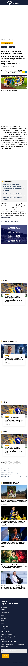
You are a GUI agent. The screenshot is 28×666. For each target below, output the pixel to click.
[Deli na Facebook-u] (9, 462)
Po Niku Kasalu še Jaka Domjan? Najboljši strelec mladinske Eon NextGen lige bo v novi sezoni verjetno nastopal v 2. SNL (7, 472)
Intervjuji (3, 618)
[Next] (26, 295)
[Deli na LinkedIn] (19, 462)
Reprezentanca (5, 626)
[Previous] (1, 295)
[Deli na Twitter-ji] (11, 462)
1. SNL (4, 47)
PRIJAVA (5, 656)
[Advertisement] (14, 22)
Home (3, 39)
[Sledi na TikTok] (3, 639)
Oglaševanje (4, 609)
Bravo (12, 47)
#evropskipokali (7, 43)
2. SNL (3, 623)
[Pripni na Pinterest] (17, 462)
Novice (11, 39)
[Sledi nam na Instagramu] (2, 639)
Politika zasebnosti (6, 631)
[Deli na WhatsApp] (6, 462)
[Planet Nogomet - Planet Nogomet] (14, 3)
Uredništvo (4, 607)
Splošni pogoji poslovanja (8, 634)
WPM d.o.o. (8, 662)
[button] (2, 3)
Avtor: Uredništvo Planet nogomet (10, 221)
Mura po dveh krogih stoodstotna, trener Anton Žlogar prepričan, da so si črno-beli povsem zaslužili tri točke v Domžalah (21, 473)
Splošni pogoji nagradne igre (8, 637)
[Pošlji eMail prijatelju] (14, 462)
